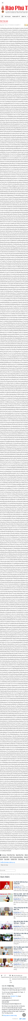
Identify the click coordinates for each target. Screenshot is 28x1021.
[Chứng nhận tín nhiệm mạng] (9, 1015)
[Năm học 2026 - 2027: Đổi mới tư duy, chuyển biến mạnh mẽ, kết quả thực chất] (6, 897)
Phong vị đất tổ (16, 16)
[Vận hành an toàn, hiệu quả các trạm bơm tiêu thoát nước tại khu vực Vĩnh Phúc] (6, 937)
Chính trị (24, 16)
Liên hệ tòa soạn (11, 980)
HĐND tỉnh (14, 859)
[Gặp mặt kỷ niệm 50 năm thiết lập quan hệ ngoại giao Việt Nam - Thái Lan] (6, 925)
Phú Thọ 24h (7, 16)
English (3, 977)
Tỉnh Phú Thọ (11, 855)
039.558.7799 (14, 996)
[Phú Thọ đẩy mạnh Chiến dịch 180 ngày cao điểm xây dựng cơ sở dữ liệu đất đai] (6, 950)
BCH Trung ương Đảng (16, 857)
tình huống (21, 859)
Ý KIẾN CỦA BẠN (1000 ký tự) (7, 862)
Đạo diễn (6, 859)
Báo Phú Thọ (19, 855)
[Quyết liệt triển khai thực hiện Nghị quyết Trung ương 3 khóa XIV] (6, 885)
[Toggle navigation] (2, 3)
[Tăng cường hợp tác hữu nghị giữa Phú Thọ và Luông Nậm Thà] (6, 911)
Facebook (7, 977)
